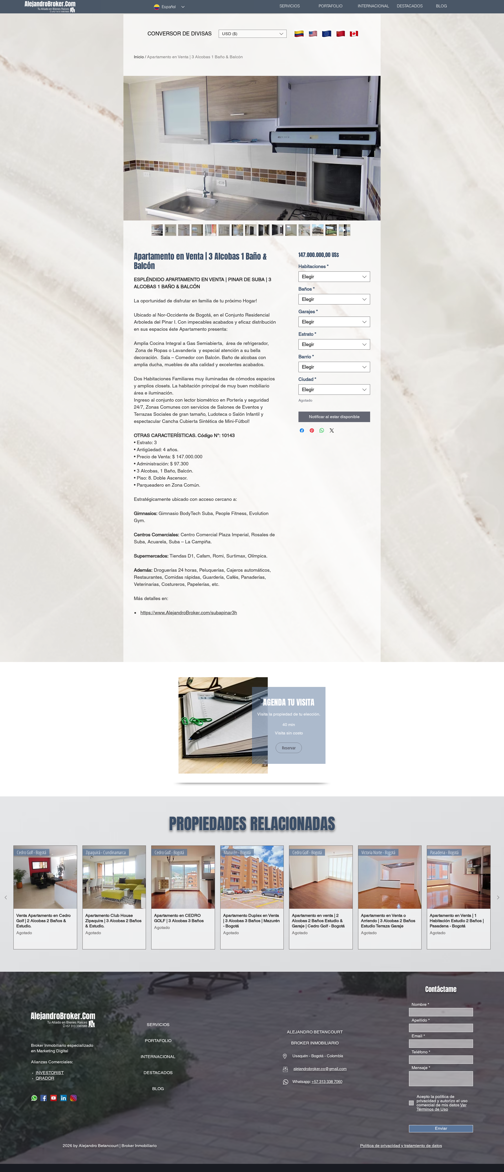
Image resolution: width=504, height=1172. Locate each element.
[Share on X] (332, 430)
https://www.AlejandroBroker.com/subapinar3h (188, 612)
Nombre (419, 1004)
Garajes (308, 311)
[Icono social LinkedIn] (63, 1098)
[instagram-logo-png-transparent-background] (73, 1098)
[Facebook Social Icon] (43, 1098)
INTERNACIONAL (158, 1056)
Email (417, 1036)
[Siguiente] (498, 897)
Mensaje (420, 1068)
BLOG (158, 1088)
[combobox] (334, 276)
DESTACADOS (158, 1072)
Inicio (139, 56)
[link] (289, 702)
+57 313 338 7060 (327, 1081)
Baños (306, 289)
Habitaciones (313, 266)
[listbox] (253, 34)
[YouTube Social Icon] (53, 1098)
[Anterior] (6, 897)
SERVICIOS (158, 1024)
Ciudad (307, 379)
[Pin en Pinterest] (312, 430)
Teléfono (420, 1052)
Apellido (419, 1020)
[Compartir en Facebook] (302, 430)
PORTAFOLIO (158, 1040)
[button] (253, 34)
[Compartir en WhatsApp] (322, 430)
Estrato (307, 334)
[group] (252, 897)
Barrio (306, 356)
